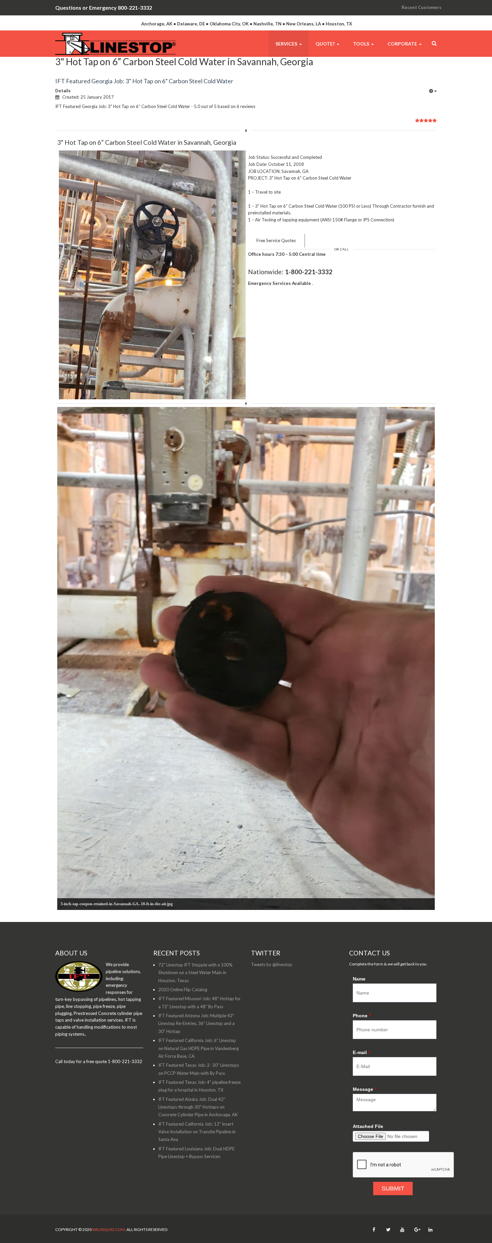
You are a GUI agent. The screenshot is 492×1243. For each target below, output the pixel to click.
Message (365, 1089)
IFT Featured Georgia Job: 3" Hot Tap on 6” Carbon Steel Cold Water (144, 81)
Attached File (368, 1126)
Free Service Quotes (276, 240)
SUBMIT (393, 1188)
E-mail (361, 1052)
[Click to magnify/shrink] (152, 274)
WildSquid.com (108, 1229)
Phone (362, 1015)
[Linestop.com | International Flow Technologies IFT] (115, 44)
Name (359, 978)
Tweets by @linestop (271, 964)
